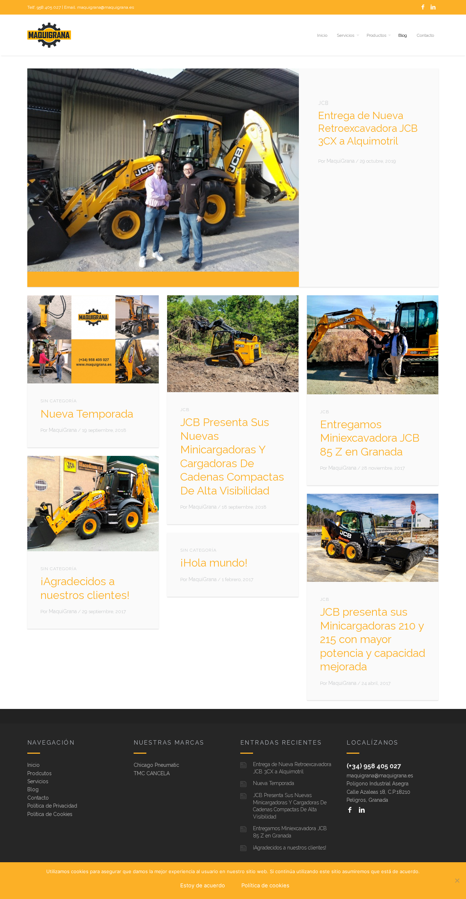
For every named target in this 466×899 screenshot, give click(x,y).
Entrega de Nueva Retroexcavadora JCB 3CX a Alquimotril (368, 128)
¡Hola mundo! (214, 562)
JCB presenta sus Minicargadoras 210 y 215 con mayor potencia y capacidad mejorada (372, 639)
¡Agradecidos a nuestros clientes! (289, 848)
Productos (376, 35)
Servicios (345, 35)
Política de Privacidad (52, 806)
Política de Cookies (49, 814)
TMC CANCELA (152, 773)
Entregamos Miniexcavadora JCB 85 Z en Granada (369, 438)
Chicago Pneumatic (156, 765)
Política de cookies (265, 885)
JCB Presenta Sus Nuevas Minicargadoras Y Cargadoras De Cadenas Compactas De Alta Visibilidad (290, 806)
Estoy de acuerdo (202, 885)
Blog (402, 35)
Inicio (322, 35)
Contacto (425, 35)
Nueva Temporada (86, 413)
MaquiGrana (341, 161)
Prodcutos (39, 773)
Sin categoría (58, 400)
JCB (323, 103)
